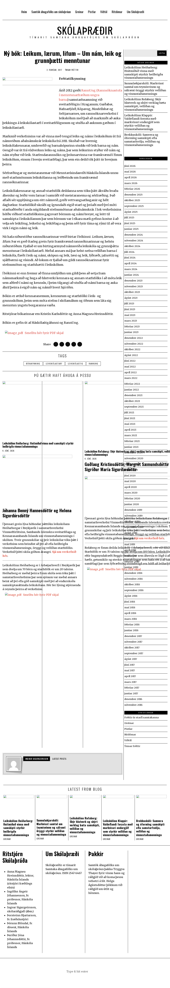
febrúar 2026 (132, 188)
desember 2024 (133, 234)
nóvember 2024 (133, 240)
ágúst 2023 (130, 297)
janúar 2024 (131, 274)
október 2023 (132, 292)
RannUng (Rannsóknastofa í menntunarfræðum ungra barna (90, 95)
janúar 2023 (131, 332)
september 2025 (134, 206)
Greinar (7, 839)
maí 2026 (130, 171)
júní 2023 (129, 309)
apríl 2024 (130, 263)
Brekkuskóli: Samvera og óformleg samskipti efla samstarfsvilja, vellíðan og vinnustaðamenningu (142, 140)
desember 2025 (133, 194)
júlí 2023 (129, 303)
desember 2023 (133, 280)
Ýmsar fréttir (72, 70)
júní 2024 (129, 257)
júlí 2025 (129, 217)
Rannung (93, 363)
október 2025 (132, 200)
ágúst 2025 (131, 211)
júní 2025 (129, 223)
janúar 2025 (131, 228)
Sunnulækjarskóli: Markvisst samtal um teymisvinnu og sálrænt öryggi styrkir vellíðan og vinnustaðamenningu (145, 88)
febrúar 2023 (132, 326)
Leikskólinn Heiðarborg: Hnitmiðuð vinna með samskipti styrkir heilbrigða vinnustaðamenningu (38, 445)
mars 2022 (130, 378)
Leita (162, 53)
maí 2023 (129, 315)
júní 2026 (129, 166)
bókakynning (33, 363)
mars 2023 (130, 320)
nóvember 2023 (133, 286)
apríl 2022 (130, 372)
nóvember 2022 (133, 343)
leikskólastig (75, 363)
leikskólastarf (54, 363)
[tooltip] (55, 344)
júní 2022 (129, 360)
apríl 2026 (130, 177)
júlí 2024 (129, 251)
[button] (101, 971)
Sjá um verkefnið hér (149, 538)
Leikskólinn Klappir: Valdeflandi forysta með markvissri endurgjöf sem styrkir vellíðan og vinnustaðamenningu (142, 122)
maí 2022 (130, 366)
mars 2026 (130, 183)
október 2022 (132, 349)
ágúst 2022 (131, 355)
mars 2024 (130, 269)
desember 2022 (133, 337)
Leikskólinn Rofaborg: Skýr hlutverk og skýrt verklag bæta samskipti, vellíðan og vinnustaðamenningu (145, 104)
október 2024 (132, 246)
